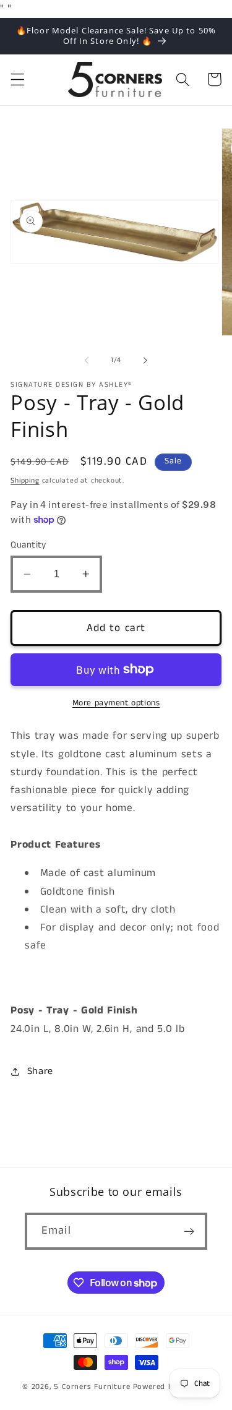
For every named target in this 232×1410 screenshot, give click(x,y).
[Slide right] (145, 360)
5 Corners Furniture (92, 1387)
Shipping (25, 481)
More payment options (116, 703)
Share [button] (40, 1071)
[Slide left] (86, 360)
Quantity (28, 544)
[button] (17, 79)
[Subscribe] (189, 1231)
